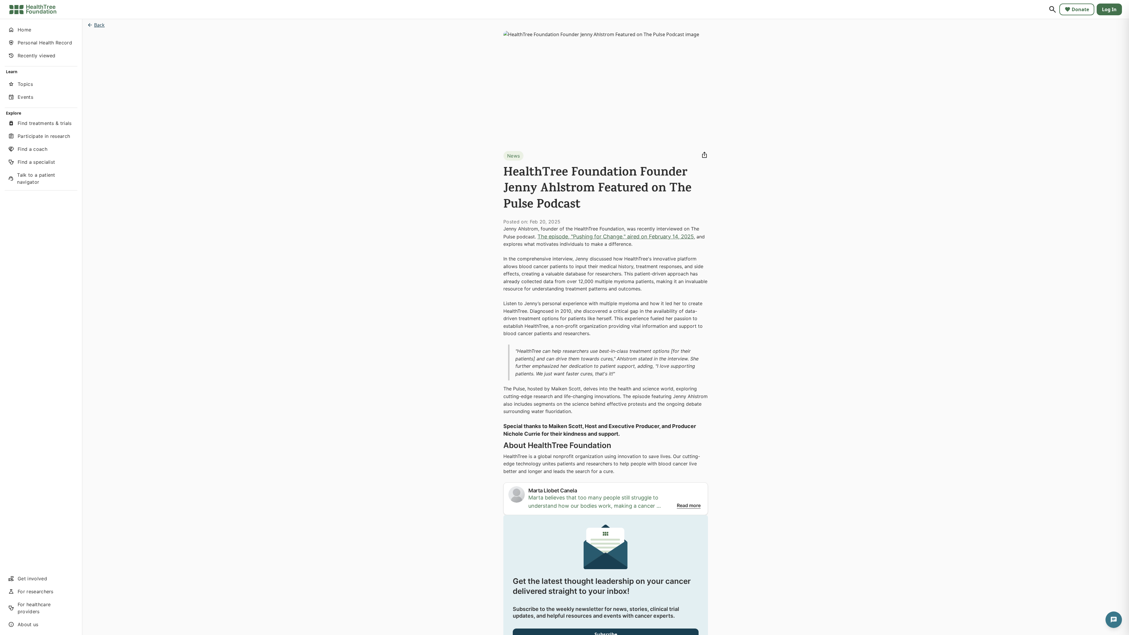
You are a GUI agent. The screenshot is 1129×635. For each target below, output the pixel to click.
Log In (1109, 9)
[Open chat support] (1113, 619)
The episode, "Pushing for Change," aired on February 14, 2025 (615, 236)
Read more (689, 505)
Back (99, 25)
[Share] (704, 154)
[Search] (1052, 9)
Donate (1080, 9)
